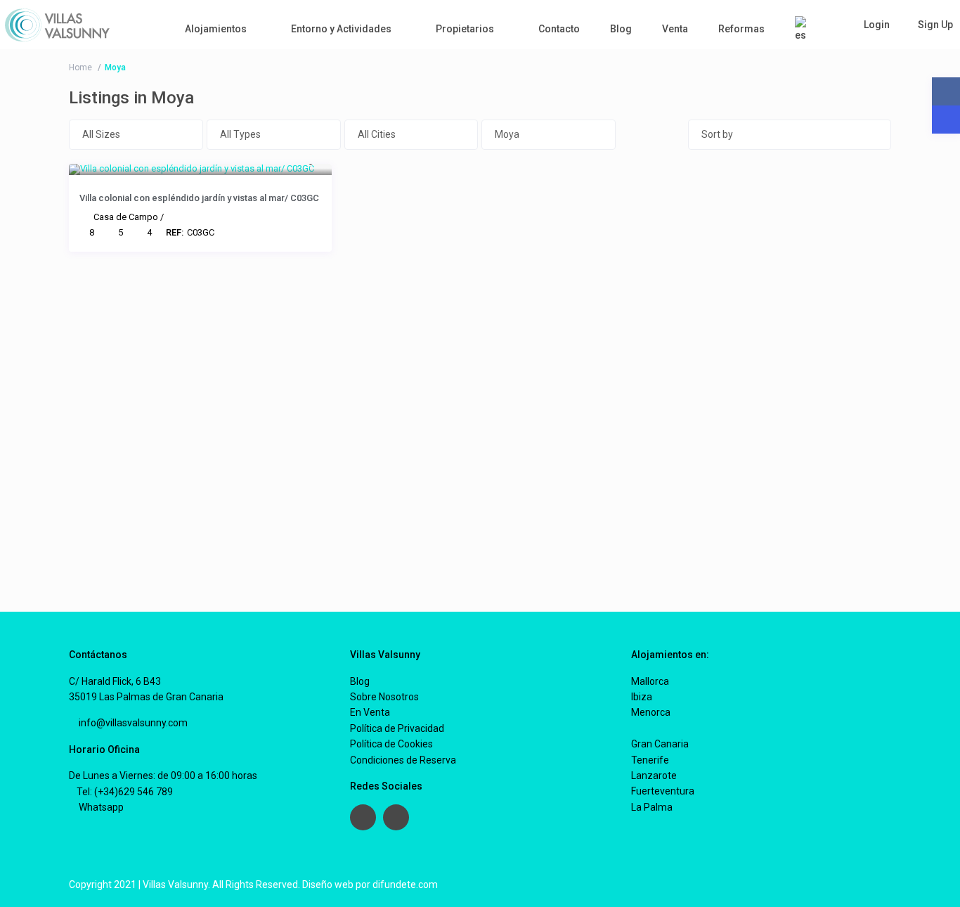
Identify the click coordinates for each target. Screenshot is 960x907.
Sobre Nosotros (384, 696)
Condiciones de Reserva (403, 760)
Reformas (741, 28)
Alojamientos (216, 28)
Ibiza (641, 696)
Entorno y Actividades (341, 28)
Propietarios (465, 28)
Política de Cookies (391, 744)
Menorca (650, 712)
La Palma (652, 807)
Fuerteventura (662, 791)
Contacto (559, 28)
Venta (675, 28)
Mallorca (650, 681)
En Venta (370, 712)
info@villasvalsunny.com (132, 722)
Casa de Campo (125, 217)
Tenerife (650, 760)
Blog (621, 28)
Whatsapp (100, 807)
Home (80, 67)
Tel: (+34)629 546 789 (125, 791)
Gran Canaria (660, 744)
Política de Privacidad (397, 728)
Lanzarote (654, 775)
